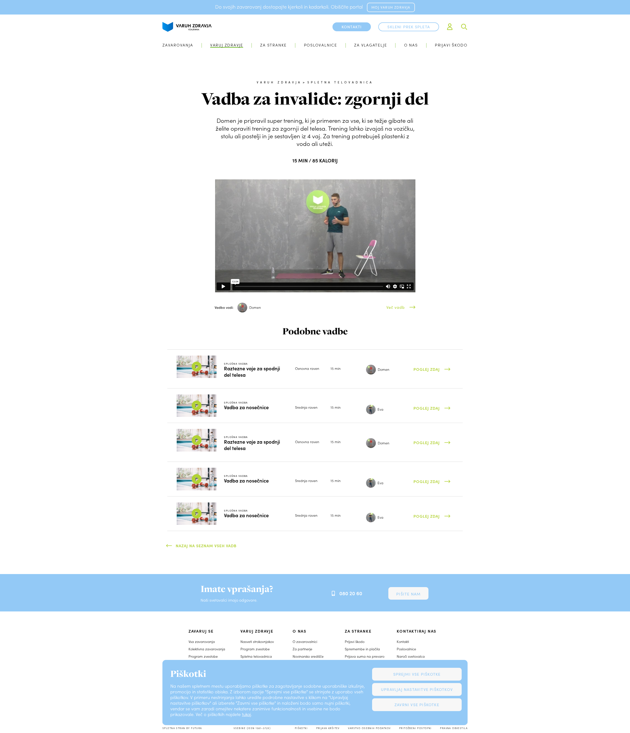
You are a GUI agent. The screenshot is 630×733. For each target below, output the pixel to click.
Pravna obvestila (454, 728)
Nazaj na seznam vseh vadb (206, 545)
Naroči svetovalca (411, 656)
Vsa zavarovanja (202, 641)
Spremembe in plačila (362, 649)
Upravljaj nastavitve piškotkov (417, 689)
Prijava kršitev (328, 728)
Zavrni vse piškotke (416, 704)
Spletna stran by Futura (182, 728)
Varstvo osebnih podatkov (369, 728)
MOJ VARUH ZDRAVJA (390, 7)
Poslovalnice (320, 44)
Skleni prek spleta (408, 26)
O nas (411, 44)
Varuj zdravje (226, 44)
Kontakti (403, 641)
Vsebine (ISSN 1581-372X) (252, 728)
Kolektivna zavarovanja (207, 649)
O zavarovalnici (305, 641)
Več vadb (395, 307)
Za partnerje (302, 649)
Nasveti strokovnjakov (257, 641)
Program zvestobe (203, 656)
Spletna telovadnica (340, 82)
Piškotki (301, 728)
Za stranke (273, 44)
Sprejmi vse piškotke (417, 674)
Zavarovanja (177, 44)
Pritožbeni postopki (415, 728)
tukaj (246, 714)
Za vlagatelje (370, 44)
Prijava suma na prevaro (364, 656)
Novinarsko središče (308, 656)
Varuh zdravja (279, 82)
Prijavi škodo (451, 44)
